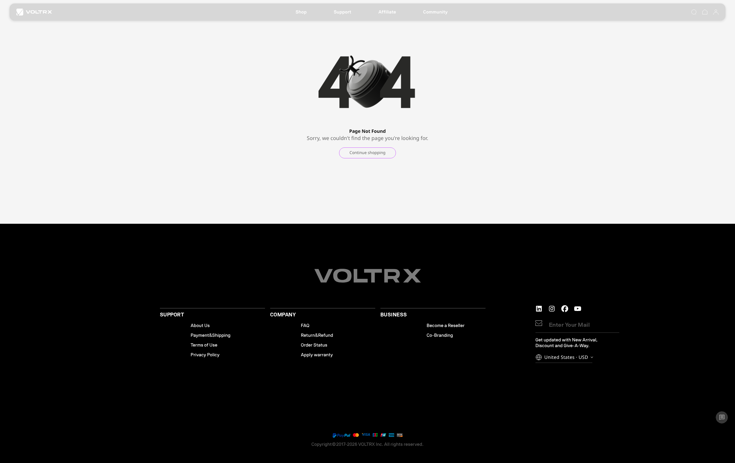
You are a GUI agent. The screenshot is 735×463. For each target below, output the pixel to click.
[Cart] (705, 12)
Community (435, 12)
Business (393, 315)
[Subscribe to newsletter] (538, 323)
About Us (200, 325)
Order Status (314, 345)
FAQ (305, 325)
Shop (301, 12)
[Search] (694, 12)
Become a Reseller (446, 325)
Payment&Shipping (211, 335)
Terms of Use (204, 345)
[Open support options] (722, 417)
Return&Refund (317, 335)
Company (283, 315)
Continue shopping (367, 152)
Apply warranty (317, 354)
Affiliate (387, 12)
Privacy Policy (205, 354)
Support (342, 12)
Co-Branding (440, 335)
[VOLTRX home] (34, 12)
